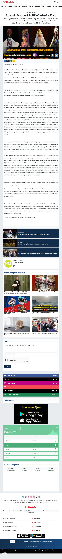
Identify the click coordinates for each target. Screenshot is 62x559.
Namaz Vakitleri (9, 522)
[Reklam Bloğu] (31, 414)
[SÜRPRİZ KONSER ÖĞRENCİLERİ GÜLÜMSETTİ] (45, 324)
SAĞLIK (24, 6)
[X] (25, 497)
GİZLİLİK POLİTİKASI (20, 502)
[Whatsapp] (39, 497)
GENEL (10, 6)
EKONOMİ (17, 6)
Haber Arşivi (37, 530)
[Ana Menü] (57, 2)
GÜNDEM (48, 500)
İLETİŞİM (45, 502)
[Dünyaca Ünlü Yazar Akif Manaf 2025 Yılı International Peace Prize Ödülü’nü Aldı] (17, 283)
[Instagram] (31, 497)
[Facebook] (22, 497)
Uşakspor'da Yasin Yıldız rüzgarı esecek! (43, 291)
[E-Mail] (14, 266)
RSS (13, 541)
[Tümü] (57, 400)
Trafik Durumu (37, 522)
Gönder (7, 366)
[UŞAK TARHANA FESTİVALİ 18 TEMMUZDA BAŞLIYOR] (17, 303)
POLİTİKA (54, 500)
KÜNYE (40, 502)
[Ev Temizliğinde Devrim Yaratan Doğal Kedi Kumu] (17, 324)
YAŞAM (31, 6)
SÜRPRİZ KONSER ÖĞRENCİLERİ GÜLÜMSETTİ (44, 333)
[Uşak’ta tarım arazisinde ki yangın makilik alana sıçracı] (45, 303)
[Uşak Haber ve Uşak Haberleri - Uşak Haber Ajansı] (9, 2)
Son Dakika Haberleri (10, 530)
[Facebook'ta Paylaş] (5, 61)
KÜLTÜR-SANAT (46, 6)
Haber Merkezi (8, 64)
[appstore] (24, 535)
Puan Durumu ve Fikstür (11, 526)
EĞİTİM (37, 6)
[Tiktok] (37, 497)
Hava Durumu (37, 518)
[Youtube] (34, 497)
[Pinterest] (28, 497)
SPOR (55, 6)
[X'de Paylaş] (7, 61)
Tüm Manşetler (37, 526)
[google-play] (38, 535)
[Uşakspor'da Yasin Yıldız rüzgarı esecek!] (45, 283)
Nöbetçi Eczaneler (10, 518)
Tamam (5, 552)
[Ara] (55, 2)
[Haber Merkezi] (8, 263)
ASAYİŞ (3, 6)
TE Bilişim (35, 546)
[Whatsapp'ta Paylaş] (10, 61)
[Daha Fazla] (14, 61)
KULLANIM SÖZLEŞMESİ (32, 502)
